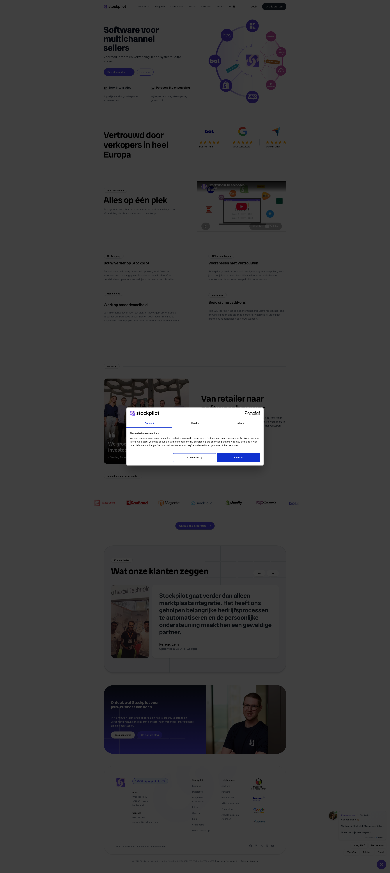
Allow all (238, 457)
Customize (193, 457)
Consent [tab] (149, 423)
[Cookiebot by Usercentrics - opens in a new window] (247, 413)
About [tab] (240, 423)
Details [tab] (195, 423)
